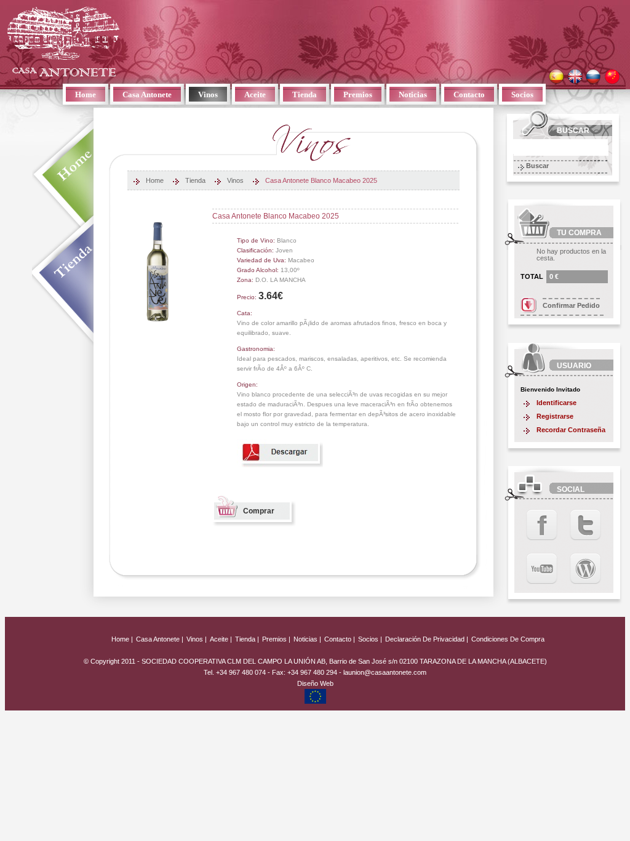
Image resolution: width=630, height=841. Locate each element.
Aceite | (221, 639)
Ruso (593, 76)
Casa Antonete (63, 41)
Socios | (370, 639)
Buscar (537, 165)
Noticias (413, 94)
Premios (357, 94)
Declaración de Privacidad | (427, 639)
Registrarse (554, 416)
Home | (122, 639)
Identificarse (556, 402)
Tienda (304, 94)
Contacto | (339, 639)
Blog (585, 568)
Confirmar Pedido (571, 305)
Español (556, 76)
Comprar (258, 511)
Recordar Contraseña (570, 429)
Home (85, 94)
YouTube (541, 568)
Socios (522, 94)
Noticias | (307, 639)
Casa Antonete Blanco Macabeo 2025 (321, 180)
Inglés (575, 76)
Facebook (541, 525)
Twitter (585, 525)
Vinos (208, 94)
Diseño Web (315, 683)
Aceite (255, 94)
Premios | (276, 639)
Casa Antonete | (159, 639)
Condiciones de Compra (507, 639)
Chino (612, 76)
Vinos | (196, 639)
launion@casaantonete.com (384, 672)
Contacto (469, 94)
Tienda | (247, 639)
